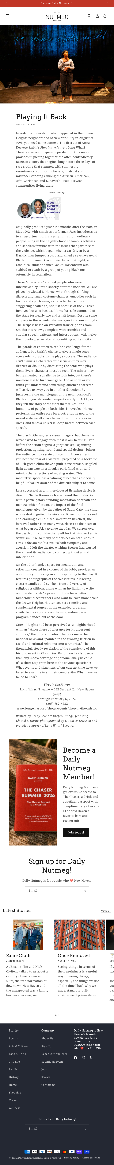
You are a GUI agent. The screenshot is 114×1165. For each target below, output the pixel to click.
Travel (13, 1100)
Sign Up (46, 1046)
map (57, 694)
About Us (47, 1038)
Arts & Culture (18, 1046)
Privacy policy (71, 1158)
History (14, 1077)
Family (13, 1069)
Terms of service (91, 1158)
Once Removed (74, 955)
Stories (14, 1030)
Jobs (44, 1069)
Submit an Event (52, 1061)
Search (45, 1077)
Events (13, 1038)
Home (13, 1085)
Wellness (14, 1108)
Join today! (76, 832)
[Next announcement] (107, 3)
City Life (14, 1061)
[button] (7, 16)
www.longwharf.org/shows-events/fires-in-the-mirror (57, 708)
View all (106, 911)
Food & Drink (17, 1054)
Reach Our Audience (54, 1054)
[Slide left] (50, 1015)
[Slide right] (64, 1015)
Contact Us (48, 1085)
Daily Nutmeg (25, 1158)
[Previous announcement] (6, 3)
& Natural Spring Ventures (47, 1158)
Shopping (15, 1092)
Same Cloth (18, 955)
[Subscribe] (85, 891)
